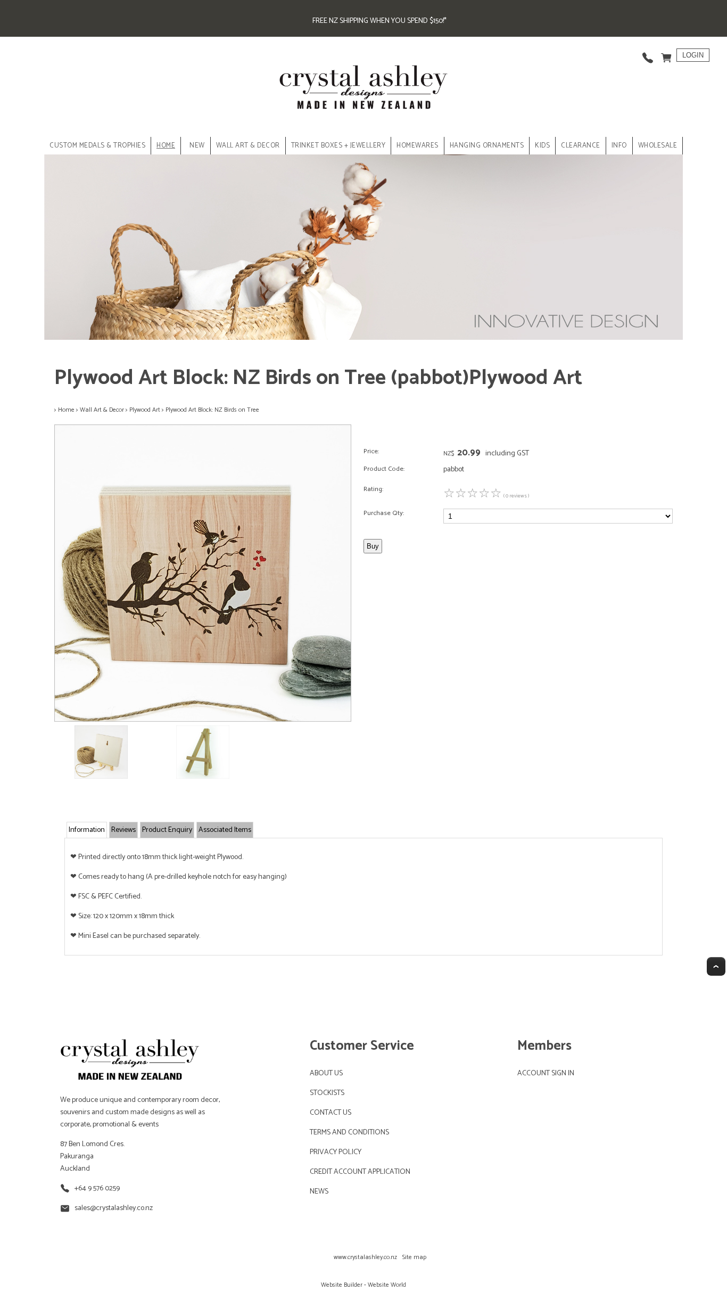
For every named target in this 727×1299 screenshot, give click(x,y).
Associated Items (225, 830)
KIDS (542, 145)
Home (165, 145)
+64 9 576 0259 (97, 1188)
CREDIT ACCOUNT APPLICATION (360, 1172)
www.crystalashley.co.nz (365, 1257)
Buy (373, 546)
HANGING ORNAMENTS (487, 145)
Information (87, 830)
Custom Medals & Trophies (97, 145)
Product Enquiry (167, 830)
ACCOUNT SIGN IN (545, 1073)
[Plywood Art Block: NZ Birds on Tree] (202, 720)
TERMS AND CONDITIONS (349, 1132)
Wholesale (658, 145)
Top (716, 966)
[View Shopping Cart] (666, 55)
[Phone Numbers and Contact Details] (647, 55)
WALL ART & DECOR (248, 145)
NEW (197, 145)
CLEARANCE (580, 145)
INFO (619, 145)
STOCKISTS (327, 1093)
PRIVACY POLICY (335, 1152)
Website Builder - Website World (363, 1285)
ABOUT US (326, 1073)
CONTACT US (330, 1113)
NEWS (319, 1192)
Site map (414, 1257)
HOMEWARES (417, 145)
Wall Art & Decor (102, 410)
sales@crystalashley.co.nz (114, 1208)
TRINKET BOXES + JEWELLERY (338, 145)
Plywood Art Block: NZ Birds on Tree (212, 410)
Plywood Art (144, 410)
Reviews (123, 830)
